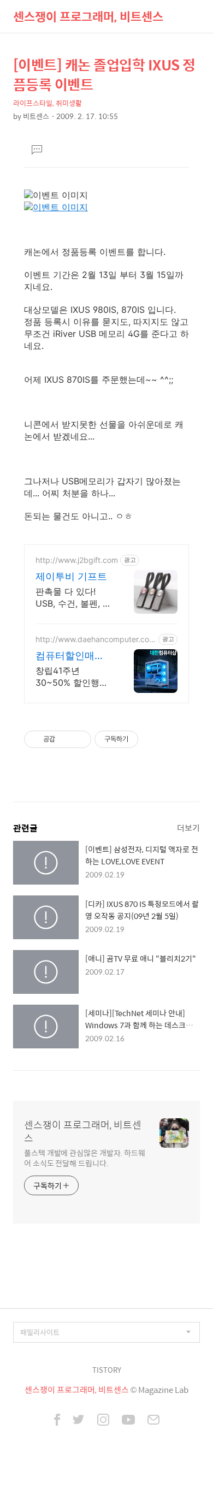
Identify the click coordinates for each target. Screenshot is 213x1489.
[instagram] (103, 1421)
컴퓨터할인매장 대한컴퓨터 (70, 656)
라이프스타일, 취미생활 (47, 103)
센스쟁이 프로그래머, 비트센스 (88, 16)
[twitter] (79, 1421)
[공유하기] (65, 739)
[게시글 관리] (79, 739)
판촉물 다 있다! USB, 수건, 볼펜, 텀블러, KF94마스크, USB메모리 (73, 597)
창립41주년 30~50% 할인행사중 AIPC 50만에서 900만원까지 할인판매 (72, 677)
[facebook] (57, 1421)
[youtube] (128, 1421)
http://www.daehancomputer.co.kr (96, 639)
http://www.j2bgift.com (77, 560)
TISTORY (106, 1369)
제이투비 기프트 (71, 576)
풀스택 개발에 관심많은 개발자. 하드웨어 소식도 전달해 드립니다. (84, 1157)
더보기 (188, 827)
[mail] (153, 1421)
